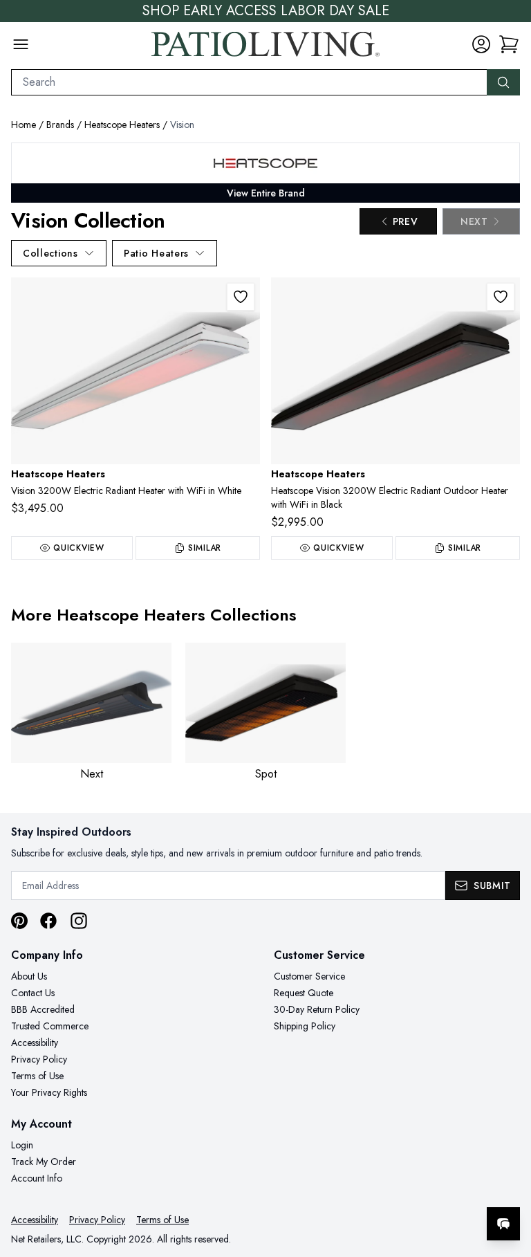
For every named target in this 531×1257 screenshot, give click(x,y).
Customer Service (309, 976)
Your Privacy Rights (49, 1092)
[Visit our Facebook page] (48, 920)
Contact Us (33, 993)
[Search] (503, 82)
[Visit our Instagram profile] (78, 920)
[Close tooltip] (508, 1181)
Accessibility (34, 1042)
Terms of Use (37, 1076)
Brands (60, 124)
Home (23, 124)
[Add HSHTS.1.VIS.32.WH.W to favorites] (240, 297)
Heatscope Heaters (122, 124)
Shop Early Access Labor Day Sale (265, 11)
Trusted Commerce (49, 1026)
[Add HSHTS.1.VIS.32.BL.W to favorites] (500, 297)
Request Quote (303, 993)
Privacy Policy (39, 1059)
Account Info (36, 1178)
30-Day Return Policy (317, 1009)
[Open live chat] (503, 1223)
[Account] (481, 44)
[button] (509, 44)
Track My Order (43, 1161)
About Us (29, 976)
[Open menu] (20, 44)
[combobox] (249, 82)
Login (22, 1145)
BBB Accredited (43, 1009)
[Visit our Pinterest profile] (19, 920)
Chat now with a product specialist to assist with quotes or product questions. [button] (406, 1187)
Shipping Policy (304, 1026)
